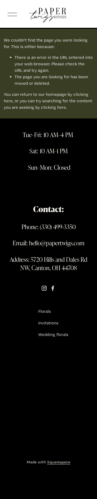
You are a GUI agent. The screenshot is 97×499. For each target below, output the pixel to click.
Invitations (48, 322)
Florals (44, 311)
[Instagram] (44, 288)
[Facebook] (53, 288)
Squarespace (58, 462)
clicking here (53, 107)
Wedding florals (53, 334)
